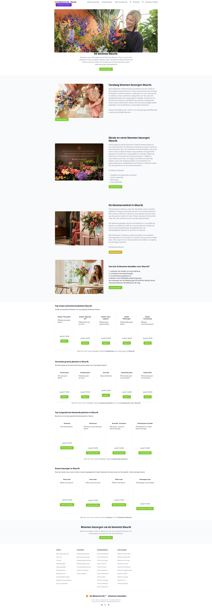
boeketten (110, 351)
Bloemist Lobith (122, 573)
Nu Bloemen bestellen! (63, 5)
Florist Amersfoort (103, 573)
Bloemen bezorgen (93, 2)
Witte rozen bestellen (119, 505)
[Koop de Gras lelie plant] (106, 381)
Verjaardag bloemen (83, 554)
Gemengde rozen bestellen (145, 508)
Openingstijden (61, 567)
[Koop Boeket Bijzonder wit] (85, 327)
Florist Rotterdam (102, 557)
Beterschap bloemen (83, 557)
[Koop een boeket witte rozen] (93, 489)
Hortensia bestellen (67, 448)
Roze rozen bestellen (93, 505)
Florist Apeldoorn (102, 570)
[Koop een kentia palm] (147, 381)
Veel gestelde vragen (62, 577)
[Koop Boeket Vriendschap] (147, 327)
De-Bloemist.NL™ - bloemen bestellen (108, 596)
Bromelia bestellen (119, 453)
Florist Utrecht (101, 564)
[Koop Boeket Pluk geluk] (64, 325)
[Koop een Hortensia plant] (67, 432)
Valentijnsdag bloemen (84, 560)
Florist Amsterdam (103, 554)
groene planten (106, 403)
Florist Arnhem (101, 567)
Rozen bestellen (82, 573)
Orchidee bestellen (145, 453)
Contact (58, 560)
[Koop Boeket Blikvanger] (126, 327)
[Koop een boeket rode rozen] (67, 489)
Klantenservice (61, 570)
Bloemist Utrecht (123, 564)
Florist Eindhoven (102, 583)
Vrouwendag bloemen (84, 567)
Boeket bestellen (107, 2)
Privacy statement (62, 583)
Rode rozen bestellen (67, 505)
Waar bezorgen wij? (121, 2)
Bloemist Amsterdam (124, 554)
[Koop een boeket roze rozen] (119, 489)
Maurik (131, 351)
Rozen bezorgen (135, 472)
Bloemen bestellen (106, 69)
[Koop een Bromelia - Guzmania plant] (119, 435)
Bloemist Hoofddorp (124, 567)
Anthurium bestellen (93, 453)
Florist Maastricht (102, 587)
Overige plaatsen (123, 583)
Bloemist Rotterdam (124, 557)
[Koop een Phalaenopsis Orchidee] (145, 435)
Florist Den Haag (102, 560)
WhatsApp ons (60, 573)
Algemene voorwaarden (63, 580)
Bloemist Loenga (123, 577)
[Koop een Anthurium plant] (93, 435)
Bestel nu (64, 341)
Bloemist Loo (122, 580)
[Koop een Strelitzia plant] (85, 381)
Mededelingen (60, 564)
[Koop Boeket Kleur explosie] (106, 327)
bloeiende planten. (120, 459)
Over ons (59, 557)
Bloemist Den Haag (124, 560)
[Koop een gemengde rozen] (145, 491)
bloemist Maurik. (125, 517)
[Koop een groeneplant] (64, 381)
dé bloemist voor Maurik (130, 403)
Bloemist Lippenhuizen (125, 570)
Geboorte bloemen (83, 570)
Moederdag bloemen (83, 564)
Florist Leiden (101, 577)
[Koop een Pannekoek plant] (126, 381)
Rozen (109, 517)
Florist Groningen (102, 580)
